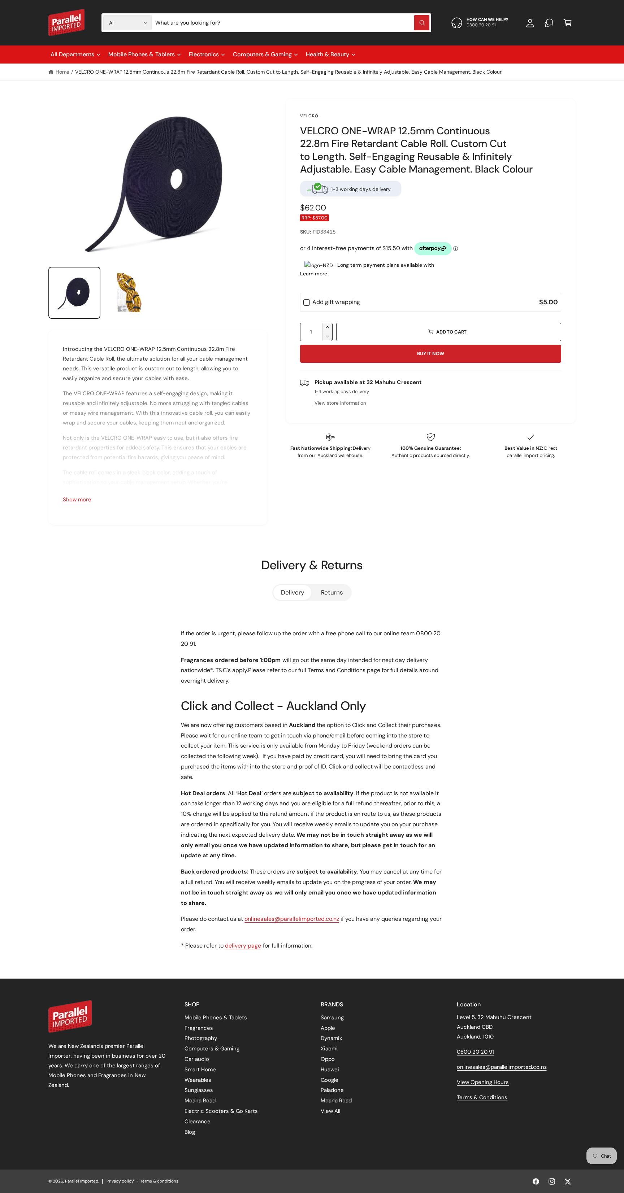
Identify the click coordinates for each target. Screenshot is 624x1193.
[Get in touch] (549, 22)
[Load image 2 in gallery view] (130, 293)
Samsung (332, 1017)
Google (329, 1080)
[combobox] (292, 22)
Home (62, 72)
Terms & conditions (159, 1181)
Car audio (197, 1059)
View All (330, 1111)
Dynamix (331, 1038)
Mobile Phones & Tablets (141, 54)
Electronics (204, 54)
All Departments (72, 54)
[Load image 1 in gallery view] (74, 293)
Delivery (292, 592)
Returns (332, 592)
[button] (567, 22)
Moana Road (200, 1100)
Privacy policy (120, 1181)
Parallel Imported (81, 1181)
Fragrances (199, 1028)
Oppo (328, 1059)
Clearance (198, 1121)
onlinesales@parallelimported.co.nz (291, 919)
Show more (77, 499)
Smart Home (200, 1069)
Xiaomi (329, 1048)
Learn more (313, 273)
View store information (340, 403)
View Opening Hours (483, 1082)
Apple (328, 1028)
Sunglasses (199, 1090)
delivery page (243, 945)
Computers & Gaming (262, 54)
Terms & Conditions (482, 1097)
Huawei (330, 1069)
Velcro (309, 116)
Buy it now (430, 354)
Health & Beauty (327, 54)
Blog (190, 1132)
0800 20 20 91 (475, 1051)
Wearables (198, 1080)
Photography (201, 1038)
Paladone (332, 1090)
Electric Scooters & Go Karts (221, 1111)
